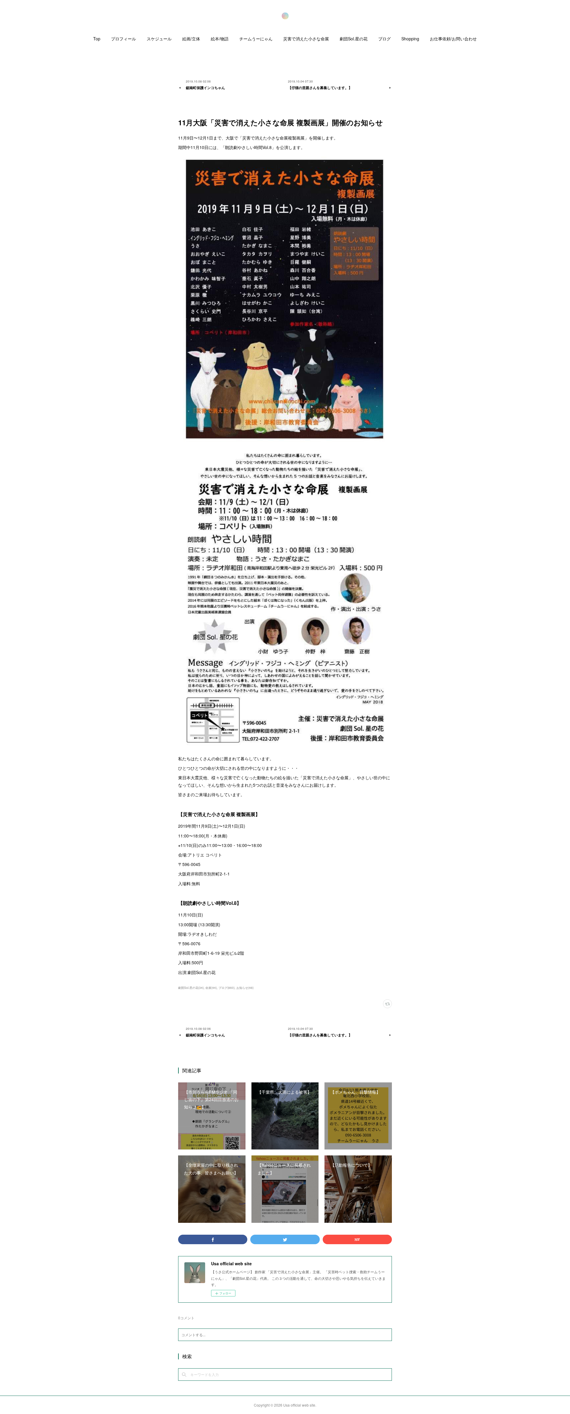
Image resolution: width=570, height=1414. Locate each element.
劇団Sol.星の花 (354, 39)
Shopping (410, 39)
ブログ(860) (226, 988)
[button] (96, 40)
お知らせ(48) (245, 988)
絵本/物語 (220, 39)
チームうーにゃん (256, 39)
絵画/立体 (191, 39)
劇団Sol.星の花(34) (191, 988)
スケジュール (159, 39)
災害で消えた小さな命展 (306, 39)
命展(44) (211, 988)
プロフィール (123, 39)
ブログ (384, 39)
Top (96, 39)
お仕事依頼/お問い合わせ (453, 39)
